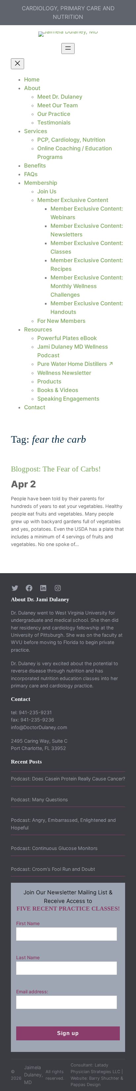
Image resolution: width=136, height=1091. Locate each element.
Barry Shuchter (104, 1078)
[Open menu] (68, 48)
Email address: (32, 991)
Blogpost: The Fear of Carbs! (56, 469)
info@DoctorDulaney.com (39, 727)
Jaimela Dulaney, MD (33, 1075)
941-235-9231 (35, 712)
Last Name (28, 957)
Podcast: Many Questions (39, 799)
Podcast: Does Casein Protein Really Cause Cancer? (68, 778)
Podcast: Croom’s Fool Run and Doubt (53, 869)
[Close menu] (17, 63)
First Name (28, 923)
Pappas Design (85, 1084)
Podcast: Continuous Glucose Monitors (54, 848)
